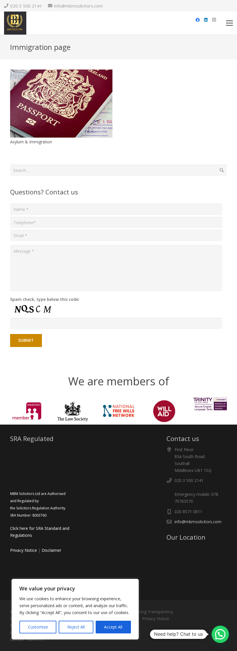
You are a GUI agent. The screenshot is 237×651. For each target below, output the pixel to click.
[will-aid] (164, 411)
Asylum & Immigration (31, 142)
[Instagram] (214, 20)
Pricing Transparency (153, 611)
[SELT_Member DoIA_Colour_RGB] (210, 404)
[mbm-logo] (15, 23)
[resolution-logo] (27, 411)
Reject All (76, 627)
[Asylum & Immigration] (61, 73)
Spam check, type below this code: (44, 299)
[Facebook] (198, 20)
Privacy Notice (23, 550)
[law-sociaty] (72, 411)
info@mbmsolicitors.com (198, 521)
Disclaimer (51, 550)
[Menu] (229, 23)
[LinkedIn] (206, 20)
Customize (38, 627)
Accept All (113, 627)
